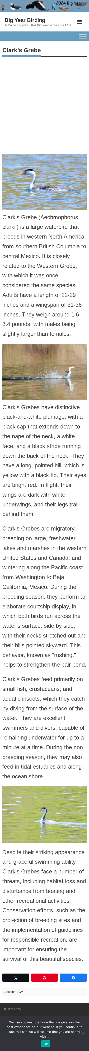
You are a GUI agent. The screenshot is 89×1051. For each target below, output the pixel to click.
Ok (46, 1044)
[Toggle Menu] (83, 36)
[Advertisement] (44, 104)
